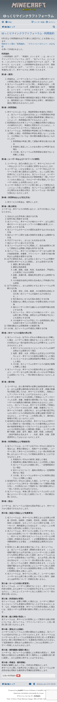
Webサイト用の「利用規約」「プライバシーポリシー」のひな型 (28, 45)
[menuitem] (8, 22)
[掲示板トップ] (28, 7)
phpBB (20, 690)
